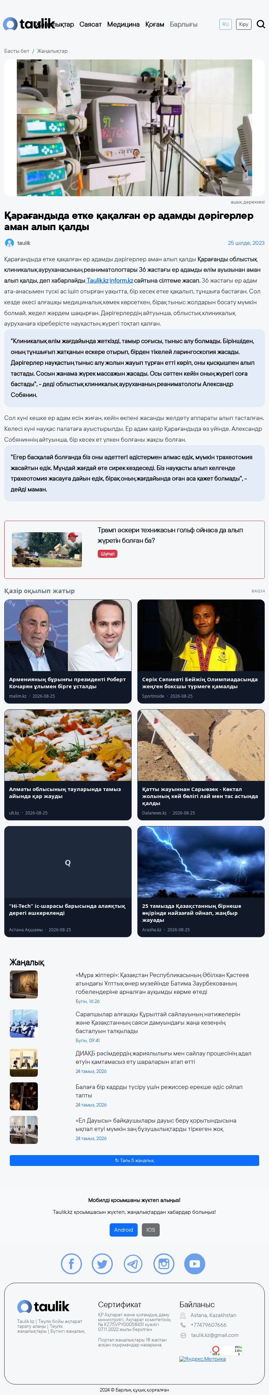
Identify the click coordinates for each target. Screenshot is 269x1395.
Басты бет (16, 51)
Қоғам (154, 24)
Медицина (123, 24)
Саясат (91, 24)
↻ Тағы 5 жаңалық (134, 1160)
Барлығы (184, 24)
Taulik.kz (96, 280)
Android (123, 1229)
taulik (24, 243)
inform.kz (121, 280)
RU (225, 24)
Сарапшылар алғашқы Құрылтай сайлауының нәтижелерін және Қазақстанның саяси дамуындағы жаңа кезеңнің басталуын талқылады (158, 1022)
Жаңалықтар (55, 24)
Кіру (243, 24)
